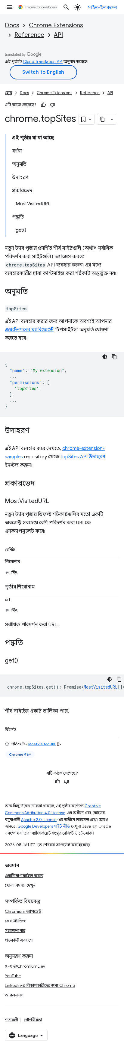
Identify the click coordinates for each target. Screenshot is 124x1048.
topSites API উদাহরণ (82, 457)
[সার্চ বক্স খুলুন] (66, 7)
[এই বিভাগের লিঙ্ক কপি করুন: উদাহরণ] (35, 431)
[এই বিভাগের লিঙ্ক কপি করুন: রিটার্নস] (23, 728)
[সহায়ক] (43, 104)
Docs (12, 25)
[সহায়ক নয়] (52, 104)
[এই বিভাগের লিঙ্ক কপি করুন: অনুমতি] (34, 292)
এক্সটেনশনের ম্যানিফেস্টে (29, 330)
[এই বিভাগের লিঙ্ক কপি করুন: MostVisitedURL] (55, 501)
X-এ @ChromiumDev (25, 966)
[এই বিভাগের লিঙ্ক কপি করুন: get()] (24, 661)
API (58, 35)
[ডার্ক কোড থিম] (105, 357)
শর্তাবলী (11, 1019)
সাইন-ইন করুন (102, 7)
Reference (29, 35)
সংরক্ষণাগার (15, 930)
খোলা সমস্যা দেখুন (20, 885)
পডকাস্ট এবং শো (19, 940)
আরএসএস (14, 995)
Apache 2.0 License (39, 819)
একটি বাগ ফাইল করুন (24, 875)
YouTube (13, 975)
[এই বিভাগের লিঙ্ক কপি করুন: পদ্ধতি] (29, 643)
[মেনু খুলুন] (10, 7)
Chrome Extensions (56, 25)
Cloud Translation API (43, 61)
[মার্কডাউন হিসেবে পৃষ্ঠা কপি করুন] (102, 119)
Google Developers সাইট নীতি (43, 826)
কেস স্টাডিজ (15, 921)
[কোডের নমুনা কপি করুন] (114, 357)
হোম (8, 92)
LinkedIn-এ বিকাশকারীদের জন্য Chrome (40, 985)
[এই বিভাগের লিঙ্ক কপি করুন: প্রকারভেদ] (41, 483)
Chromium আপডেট (23, 911)
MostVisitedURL (101, 687)
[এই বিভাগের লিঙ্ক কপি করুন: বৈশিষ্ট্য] (22, 548)
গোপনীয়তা (33, 1019)
